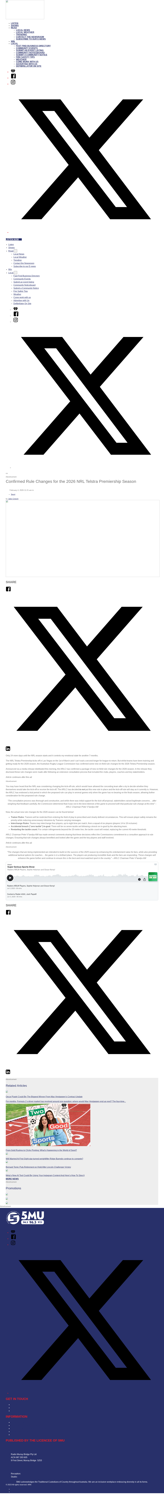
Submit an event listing (30, 50)
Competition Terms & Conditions (25, 1425)
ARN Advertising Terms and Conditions (28, 1428)
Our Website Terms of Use (23, 1431)
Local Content (17, 1435)
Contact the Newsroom (30, 37)
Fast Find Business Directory (33, 46)
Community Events (27, 48)
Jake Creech (13, 499)
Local (14, 43)
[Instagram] (13, 84)
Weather (21, 59)
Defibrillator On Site (28, 66)
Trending (21, 34)
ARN (13, 1489)
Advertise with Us (26, 64)
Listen (14, 23)
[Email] (12, 750)
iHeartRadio (15, 1492)
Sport (13, 494)
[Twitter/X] (84, 232)
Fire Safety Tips (25, 57)
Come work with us (27, 62)
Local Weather (25, 32)
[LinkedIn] (8, 750)
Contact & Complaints (21, 1405)
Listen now (12, 239)
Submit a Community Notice (31, 55)
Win (13, 41)
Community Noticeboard (30, 53)
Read (14, 28)
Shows (15, 25)
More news (12, 1179)
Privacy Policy (17, 1422)
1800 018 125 (24, 1477)
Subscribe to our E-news (31, 39)
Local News (23, 30)
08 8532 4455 (27, 1474)
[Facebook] (13, 78)
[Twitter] (82, 744)
